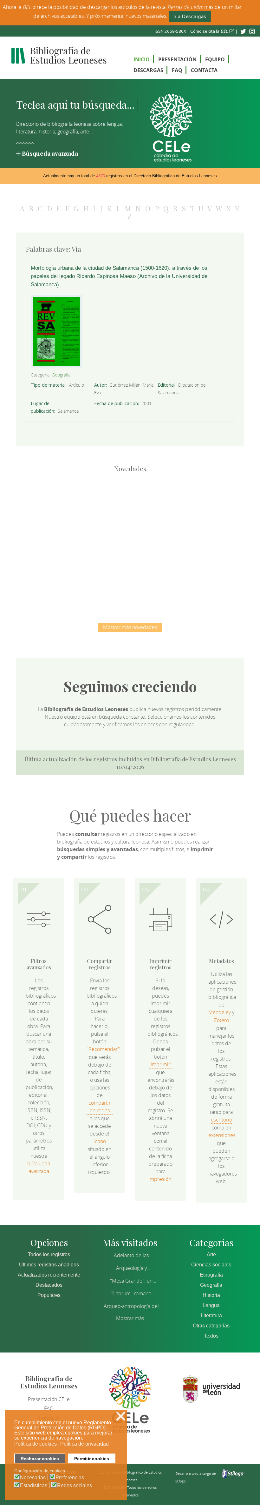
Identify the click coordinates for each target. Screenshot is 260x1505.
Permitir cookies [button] (91, 1458)
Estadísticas (33, 1485)
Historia (211, 1295)
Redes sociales (74, 1485)
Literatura (211, 1315)
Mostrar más (130, 1318)
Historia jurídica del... (196, 508)
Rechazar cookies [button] (40, 1458)
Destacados (49, 1285)
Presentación (177, 59)
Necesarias (33, 1477)
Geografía (61, 375)
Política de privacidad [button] (84, 1444)
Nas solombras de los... (97, 573)
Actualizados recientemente (49, 1275)
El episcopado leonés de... (63, 508)
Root (74, 519)
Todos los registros (49, 1254)
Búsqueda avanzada (50, 153)
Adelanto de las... (133, 1255)
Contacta (204, 70)
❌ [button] (121, 1416)
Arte (211, 1254)
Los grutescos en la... (130, 508)
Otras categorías (211, 1325)
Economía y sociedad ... (163, 573)
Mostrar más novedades (130, 627)
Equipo (215, 59)
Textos (211, 1336)
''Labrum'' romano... (133, 1293)
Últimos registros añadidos (49, 1264)
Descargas (148, 70)
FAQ (177, 70)
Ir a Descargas (189, 16)
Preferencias (69, 1477)
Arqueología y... (133, 1267)
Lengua (211, 1305)
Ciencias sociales (211, 1264)
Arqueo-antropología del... (133, 1306)
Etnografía (211, 1275)
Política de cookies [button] (35, 1444)
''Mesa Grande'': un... (133, 1280)
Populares (49, 1295)
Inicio (141, 59)
